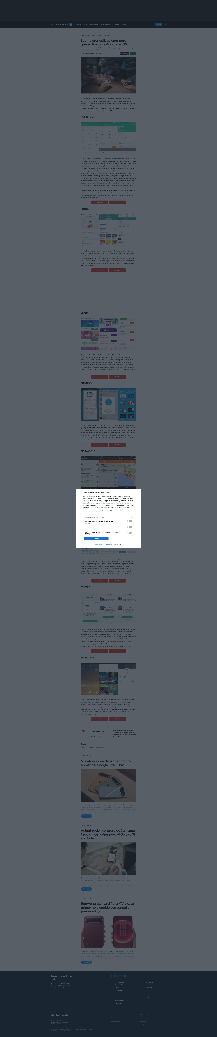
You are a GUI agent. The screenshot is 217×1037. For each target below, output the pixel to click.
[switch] (129, 521)
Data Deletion (99, 544)
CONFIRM (96, 538)
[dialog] (108, 518)
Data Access (108, 544)
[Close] (137, 492)
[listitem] (108, 517)
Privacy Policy (118, 544)
